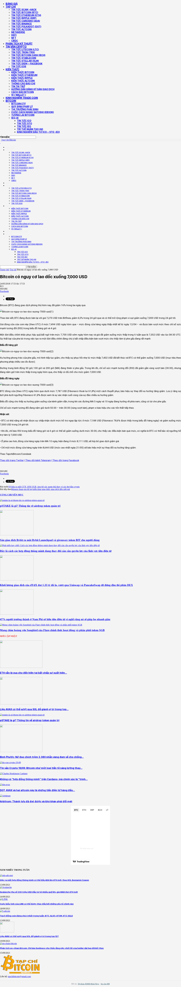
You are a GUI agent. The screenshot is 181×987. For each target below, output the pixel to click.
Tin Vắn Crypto (16, 46)
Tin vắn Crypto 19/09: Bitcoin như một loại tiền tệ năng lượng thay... (41, 768)
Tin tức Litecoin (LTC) (25, 49)
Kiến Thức (12, 69)
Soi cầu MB (105, 984)
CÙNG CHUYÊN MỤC (11, 495)
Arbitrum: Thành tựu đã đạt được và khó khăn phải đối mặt (36, 801)
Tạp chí (11, 6)
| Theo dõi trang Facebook (65, 460)
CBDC (14, 40)
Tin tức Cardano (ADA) (25, 20)
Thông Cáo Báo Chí (23, 83)
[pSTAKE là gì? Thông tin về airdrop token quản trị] (22, 500)
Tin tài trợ (18, 86)
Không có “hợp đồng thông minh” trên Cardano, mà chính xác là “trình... (44, 779)
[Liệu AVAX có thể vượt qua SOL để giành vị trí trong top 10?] (21, 703)
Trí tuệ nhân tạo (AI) (30, 129)
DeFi (14, 35)
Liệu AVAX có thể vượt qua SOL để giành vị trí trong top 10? (29, 936)
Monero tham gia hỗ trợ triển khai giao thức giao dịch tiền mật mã (40, 489)
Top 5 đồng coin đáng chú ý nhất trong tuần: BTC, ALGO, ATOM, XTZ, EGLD (36, 916)
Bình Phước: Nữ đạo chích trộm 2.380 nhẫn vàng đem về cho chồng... (42, 757)
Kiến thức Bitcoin (22, 72)
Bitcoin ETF (18, 103)
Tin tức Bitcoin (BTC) (24, 12)
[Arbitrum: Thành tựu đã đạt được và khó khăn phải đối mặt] (5, 796)
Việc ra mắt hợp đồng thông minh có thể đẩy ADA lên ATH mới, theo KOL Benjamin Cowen (44, 880)
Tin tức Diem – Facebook (26, 63)
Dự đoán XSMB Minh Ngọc (88, 984)
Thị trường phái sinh (24, 109)
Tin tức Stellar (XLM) (25, 60)
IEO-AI (15, 117)
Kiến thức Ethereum (24, 75)
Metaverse (18, 32)
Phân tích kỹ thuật (19, 43)
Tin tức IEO (24, 126)
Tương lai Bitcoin (22, 114)
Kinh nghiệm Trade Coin (22, 97)
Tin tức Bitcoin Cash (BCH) (28, 55)
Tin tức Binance (21, 23)
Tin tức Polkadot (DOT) (26, 26)
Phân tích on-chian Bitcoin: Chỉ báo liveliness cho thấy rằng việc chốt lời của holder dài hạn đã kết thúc (52, 948)
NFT (13, 37)
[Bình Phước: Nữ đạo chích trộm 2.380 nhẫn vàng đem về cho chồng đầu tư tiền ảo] (21, 751)
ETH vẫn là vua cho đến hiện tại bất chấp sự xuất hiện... (33, 672)
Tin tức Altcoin (21, 29)
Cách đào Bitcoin (22, 92)
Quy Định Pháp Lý (22, 106)
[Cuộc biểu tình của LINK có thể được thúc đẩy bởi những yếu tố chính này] (4, 899)
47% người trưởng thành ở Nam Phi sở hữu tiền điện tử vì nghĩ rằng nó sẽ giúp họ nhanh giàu (55, 619)
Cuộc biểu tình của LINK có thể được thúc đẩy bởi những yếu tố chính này (37, 904)
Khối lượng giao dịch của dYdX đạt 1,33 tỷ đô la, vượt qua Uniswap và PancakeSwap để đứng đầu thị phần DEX (66, 585)
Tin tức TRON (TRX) (23, 52)
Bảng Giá (12, 3)
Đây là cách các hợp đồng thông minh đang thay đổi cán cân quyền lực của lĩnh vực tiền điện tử (55, 550)
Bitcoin (11, 100)
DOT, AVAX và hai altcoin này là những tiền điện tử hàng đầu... (37, 790)
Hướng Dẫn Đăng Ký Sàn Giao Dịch (32, 89)
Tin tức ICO (24, 120)
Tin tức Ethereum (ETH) (26, 15)
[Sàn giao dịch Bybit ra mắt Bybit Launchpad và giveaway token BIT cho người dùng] (17, 534)
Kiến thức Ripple (22, 77)
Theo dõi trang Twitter (12, 460)
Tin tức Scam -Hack (23, 9)
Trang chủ (4, 269)
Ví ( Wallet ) (18, 94)
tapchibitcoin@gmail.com (19, 976)
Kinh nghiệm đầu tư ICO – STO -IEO (38, 131)
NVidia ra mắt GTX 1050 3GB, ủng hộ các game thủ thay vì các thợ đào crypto (44, 487)
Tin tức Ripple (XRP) (23, 18)
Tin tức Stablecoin (23, 57)
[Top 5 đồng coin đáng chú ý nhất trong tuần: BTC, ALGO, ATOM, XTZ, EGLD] (5, 911)
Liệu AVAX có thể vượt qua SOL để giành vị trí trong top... (34, 709)
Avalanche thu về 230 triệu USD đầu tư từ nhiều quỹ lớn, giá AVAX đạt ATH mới (39, 892)
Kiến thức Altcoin (23, 80)
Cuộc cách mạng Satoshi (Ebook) (32, 112)
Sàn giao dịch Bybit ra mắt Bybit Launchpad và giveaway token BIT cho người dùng (50, 540)
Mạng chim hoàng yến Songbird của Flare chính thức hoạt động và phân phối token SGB (52, 630)
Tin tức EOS (18, 66)
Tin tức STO (24, 123)
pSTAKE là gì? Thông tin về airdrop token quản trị (30, 505)
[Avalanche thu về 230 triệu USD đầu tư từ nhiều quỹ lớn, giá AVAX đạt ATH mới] (6, 887)
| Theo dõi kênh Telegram (37, 460)
